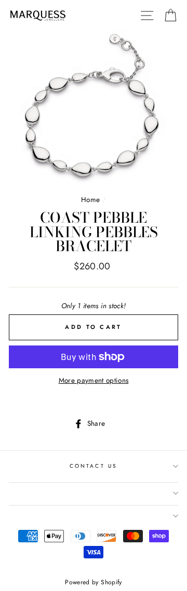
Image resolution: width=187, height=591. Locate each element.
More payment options (94, 380)
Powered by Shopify (93, 582)
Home (90, 199)
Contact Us (93, 466)
